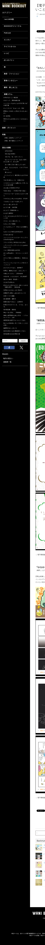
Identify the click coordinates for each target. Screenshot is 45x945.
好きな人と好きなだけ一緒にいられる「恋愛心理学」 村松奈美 (15, 286)
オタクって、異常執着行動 (11, 100)
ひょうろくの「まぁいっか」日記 (13, 108)
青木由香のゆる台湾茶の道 (11, 334)
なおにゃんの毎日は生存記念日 (13, 232)
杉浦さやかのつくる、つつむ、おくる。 (15, 306)
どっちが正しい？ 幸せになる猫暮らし (15, 228)
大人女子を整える (9, 282)
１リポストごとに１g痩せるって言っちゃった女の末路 (15, 184)
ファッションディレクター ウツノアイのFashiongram (15, 238)
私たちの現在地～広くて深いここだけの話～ (15, 324)
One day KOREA (9, 154)
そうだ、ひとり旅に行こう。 (12, 221)
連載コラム (7, 94)
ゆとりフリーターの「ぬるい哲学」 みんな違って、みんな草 (15, 161)
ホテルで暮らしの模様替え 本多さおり (15, 259)
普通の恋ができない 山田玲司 (13, 302)
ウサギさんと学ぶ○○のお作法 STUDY (15, 199)
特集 (4, 134)
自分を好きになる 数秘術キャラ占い (14, 331)
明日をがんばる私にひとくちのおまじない (15, 120)
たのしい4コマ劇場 (9, 224)
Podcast (6, 33)
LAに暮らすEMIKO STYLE (11, 188)
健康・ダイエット (9, 128)
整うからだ (7, 172)
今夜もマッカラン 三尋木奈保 (13, 273)
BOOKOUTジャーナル (11, 26)
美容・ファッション (10, 74)
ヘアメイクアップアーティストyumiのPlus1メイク (15, 246)
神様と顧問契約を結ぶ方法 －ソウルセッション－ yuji (15, 316)
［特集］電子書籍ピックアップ (13, 141)
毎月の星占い (8, 358)
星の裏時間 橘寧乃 (9, 299)
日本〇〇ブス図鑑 (9, 296)
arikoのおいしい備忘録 (10, 97)
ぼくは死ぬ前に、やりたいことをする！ (15, 254)
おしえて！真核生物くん (11, 210)
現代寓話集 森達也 (9, 309)
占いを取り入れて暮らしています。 (15, 164)
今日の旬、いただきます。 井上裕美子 (15, 276)
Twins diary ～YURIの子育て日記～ (15, 191)
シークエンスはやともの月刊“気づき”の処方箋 (15, 104)
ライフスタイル (9, 46)
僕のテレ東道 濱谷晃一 (11, 279)
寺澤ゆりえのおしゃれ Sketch (12, 290)
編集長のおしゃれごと (10, 328)
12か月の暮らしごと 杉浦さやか (13, 180)
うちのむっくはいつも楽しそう (13, 201)
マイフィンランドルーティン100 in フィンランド (15, 264)
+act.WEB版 (8, 19)
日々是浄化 (6, 116)
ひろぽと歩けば (8, 235)
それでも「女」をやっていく (13, 157)
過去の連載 (6, 147)
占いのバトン (8, 60)
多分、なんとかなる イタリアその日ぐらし (15, 168)
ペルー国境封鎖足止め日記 (11, 250)
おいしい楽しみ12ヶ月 (10, 204)
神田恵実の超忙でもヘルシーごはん (14, 320)
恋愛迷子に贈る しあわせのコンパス (14, 293)
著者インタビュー (10, 80)
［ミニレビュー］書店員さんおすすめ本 (15, 176)
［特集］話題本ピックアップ (12, 138)
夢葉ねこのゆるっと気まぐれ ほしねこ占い (15, 112)
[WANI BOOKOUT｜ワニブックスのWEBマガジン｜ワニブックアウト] (14, 6)
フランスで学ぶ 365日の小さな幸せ (14, 242)
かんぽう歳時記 (8, 213)
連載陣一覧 (7, 362)
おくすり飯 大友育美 (10, 207)
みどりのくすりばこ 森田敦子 (13, 268)
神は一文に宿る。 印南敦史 (13, 312)
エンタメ (6, 39)
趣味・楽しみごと (10, 87)
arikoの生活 (7, 151)
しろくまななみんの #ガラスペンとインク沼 (15, 217)
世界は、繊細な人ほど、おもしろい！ (15, 271)
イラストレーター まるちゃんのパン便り (15, 195)
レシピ (5, 53)
